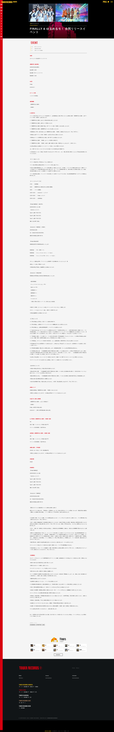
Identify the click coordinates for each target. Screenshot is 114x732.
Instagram (25, 686)
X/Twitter (38, 624)
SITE (36, 691)
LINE (43, 624)
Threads (36, 686)
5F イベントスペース (35, 23)
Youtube (31, 686)
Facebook (32, 624)
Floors (63, 639)
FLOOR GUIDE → (58, 654)
